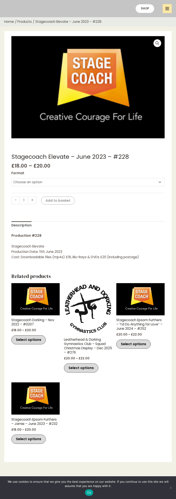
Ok (89, 492)
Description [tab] (21, 225)
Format (17, 173)
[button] (144, 8)
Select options (28, 339)
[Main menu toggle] (167, 8)
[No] (170, 487)
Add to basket (58, 200)
